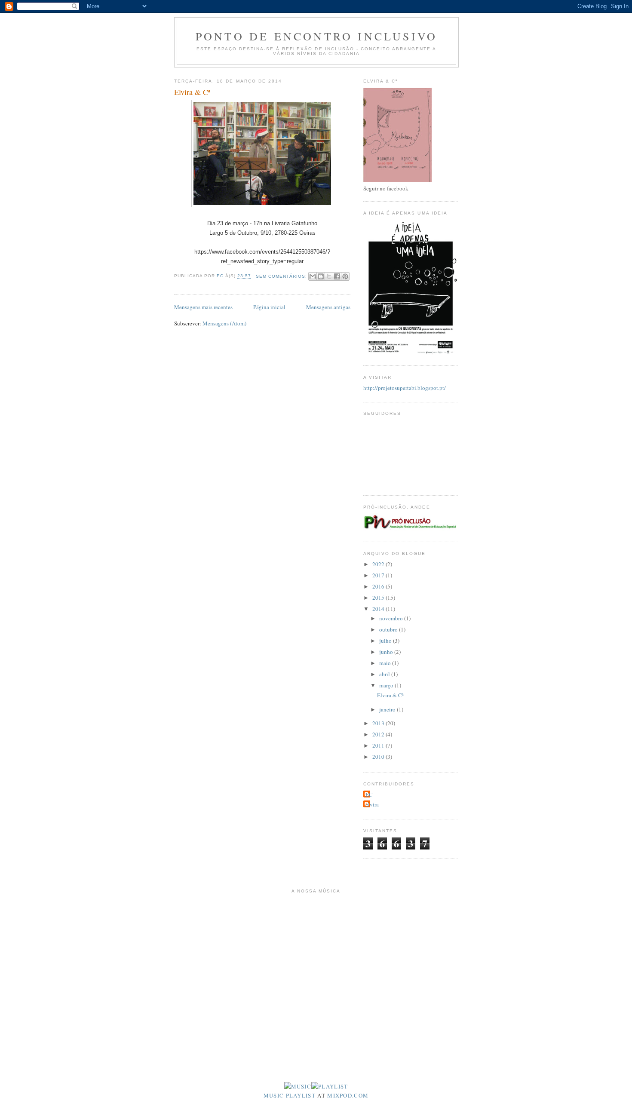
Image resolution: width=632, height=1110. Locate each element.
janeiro (388, 709)
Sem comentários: (282, 276)
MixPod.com (347, 1095)
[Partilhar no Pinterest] (345, 276)
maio (385, 663)
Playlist (301, 1095)
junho (386, 652)
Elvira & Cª (192, 92)
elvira (372, 804)
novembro (391, 618)
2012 (379, 734)
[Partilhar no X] (329, 276)
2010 (379, 756)
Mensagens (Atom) (224, 323)
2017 (379, 575)
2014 (379, 609)
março (387, 685)
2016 (379, 586)
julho (386, 640)
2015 (379, 597)
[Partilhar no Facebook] (337, 276)
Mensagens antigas (328, 307)
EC (369, 794)
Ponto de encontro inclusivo (316, 36)
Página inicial (269, 307)
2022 (379, 564)
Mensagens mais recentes (203, 307)
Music (274, 1095)
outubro (389, 629)
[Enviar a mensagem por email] (312, 276)
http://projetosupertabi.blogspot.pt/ (404, 388)
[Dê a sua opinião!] (320, 276)
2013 (379, 723)
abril (385, 674)
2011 (379, 745)
